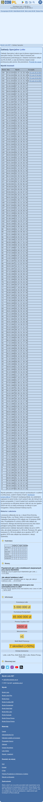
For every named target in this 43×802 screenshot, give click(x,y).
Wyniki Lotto (5, 692)
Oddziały (4, 744)
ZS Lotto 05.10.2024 (35, 72)
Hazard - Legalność (7, 754)
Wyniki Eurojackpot (7, 705)
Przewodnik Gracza (7, 741)
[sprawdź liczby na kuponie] (26, 3)
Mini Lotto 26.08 (27, 11)
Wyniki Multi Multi (7, 708)
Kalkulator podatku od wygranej (11, 738)
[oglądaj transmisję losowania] (29, 3)
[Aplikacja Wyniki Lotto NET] (22, 3)
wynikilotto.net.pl (17, 683)
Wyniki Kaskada (6, 715)
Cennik (4, 731)
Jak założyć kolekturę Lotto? (12, 577)
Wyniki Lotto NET (5, 45)
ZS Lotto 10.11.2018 (35, 81)
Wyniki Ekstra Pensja (8, 718)
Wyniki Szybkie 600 (7, 702)
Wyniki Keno (5, 699)
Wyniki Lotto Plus (7, 695)
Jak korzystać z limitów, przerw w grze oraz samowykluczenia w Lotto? (18, 586)
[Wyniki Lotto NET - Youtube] (17, 667)
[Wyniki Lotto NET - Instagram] (12, 667)
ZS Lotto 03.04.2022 (35, 78)
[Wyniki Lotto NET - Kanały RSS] (21, 667)
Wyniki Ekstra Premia (8, 721)
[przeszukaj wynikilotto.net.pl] (33, 3)
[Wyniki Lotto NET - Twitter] (7, 667)
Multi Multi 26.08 (15, 11)
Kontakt (4, 767)
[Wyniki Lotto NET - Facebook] (3, 667)
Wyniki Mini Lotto (7, 712)
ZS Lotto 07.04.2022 (35, 75)
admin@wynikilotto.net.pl (10, 679)
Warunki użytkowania (8, 777)
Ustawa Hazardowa (7, 747)
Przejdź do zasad (35, 62)
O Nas (4, 770)
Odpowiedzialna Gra (8, 735)
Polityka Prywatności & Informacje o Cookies (15, 774)
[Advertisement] (22, 28)
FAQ (3, 764)
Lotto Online (5, 751)
